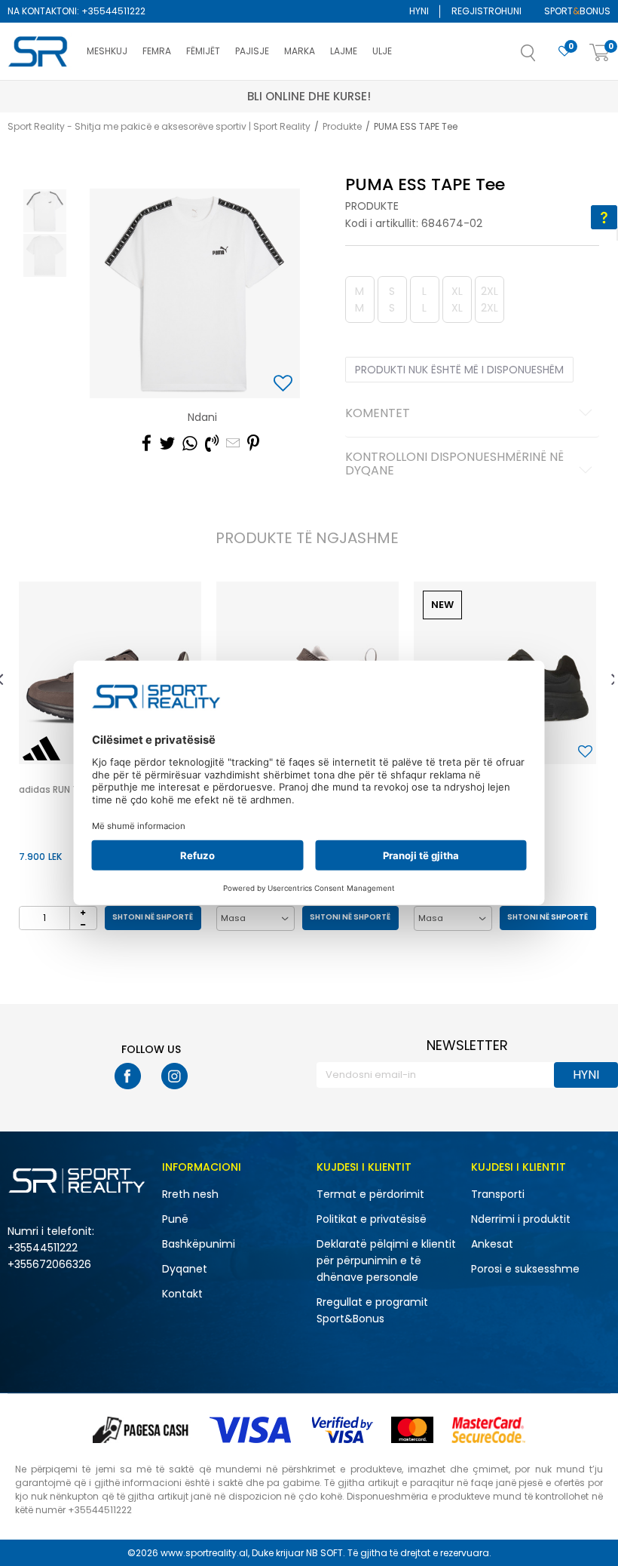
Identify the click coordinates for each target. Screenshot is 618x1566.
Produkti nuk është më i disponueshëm (459, 369)
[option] (45, 211)
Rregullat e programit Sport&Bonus (372, 1310)
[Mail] (233, 443)
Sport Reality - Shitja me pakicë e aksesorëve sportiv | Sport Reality (159, 126)
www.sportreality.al (204, 1552)
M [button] (359, 299)
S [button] (392, 299)
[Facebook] (146, 443)
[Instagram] (174, 1076)
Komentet (377, 414)
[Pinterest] (253, 443)
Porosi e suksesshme (525, 1268)
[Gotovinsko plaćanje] (142, 1430)
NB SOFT (324, 1552)
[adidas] (41, 748)
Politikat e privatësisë (372, 1219)
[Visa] (252, 1430)
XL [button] (457, 299)
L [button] (424, 299)
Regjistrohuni (486, 11)
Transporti (498, 1194)
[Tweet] (167, 443)
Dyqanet (184, 1268)
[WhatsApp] (189, 443)
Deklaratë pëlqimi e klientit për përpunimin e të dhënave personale (386, 1260)
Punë (175, 1219)
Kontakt (182, 1293)
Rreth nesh (190, 1194)
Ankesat (492, 1243)
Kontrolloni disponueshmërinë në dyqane (454, 464)
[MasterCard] (412, 1430)
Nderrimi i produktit (521, 1219)
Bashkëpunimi (198, 1243)
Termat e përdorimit (370, 1194)
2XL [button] (489, 299)
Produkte (342, 126)
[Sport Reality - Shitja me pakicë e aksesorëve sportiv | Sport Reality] (40, 52)
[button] (543, 57)
